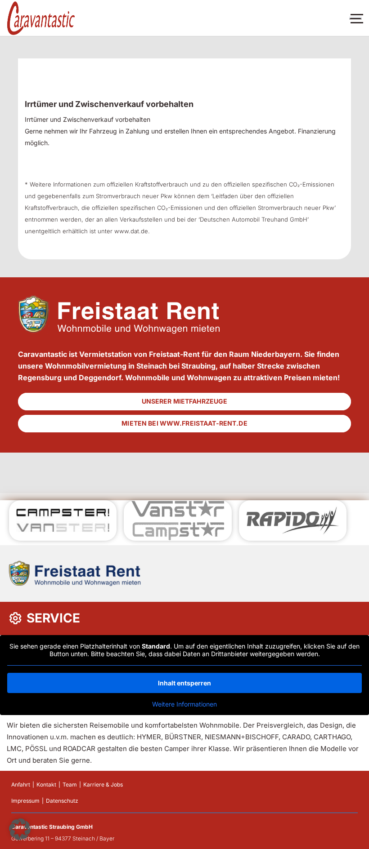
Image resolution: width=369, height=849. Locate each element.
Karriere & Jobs (103, 784)
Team (70, 784)
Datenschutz (62, 800)
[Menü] (355, 18)
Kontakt (46, 784)
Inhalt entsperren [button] (184, 683)
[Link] (41, 18)
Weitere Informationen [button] (184, 704)
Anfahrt (20, 784)
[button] (20, 829)
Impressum (25, 800)
